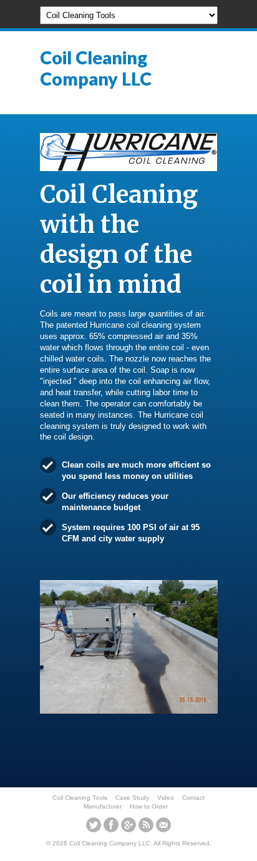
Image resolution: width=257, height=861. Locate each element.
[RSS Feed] (145, 824)
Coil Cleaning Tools (79, 797)
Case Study (132, 797)
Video (165, 797)
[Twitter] (93, 824)
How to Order (149, 806)
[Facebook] (111, 824)
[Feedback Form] (163, 824)
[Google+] (128, 824)
